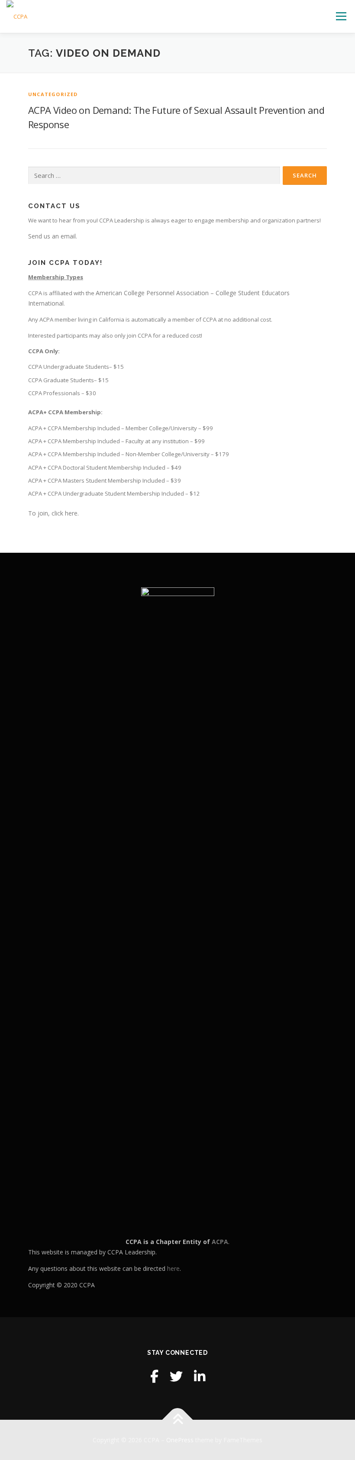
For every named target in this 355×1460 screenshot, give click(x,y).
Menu (341, 16)
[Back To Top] (177, 1419)
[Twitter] (176, 1376)
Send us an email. (52, 236)
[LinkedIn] (199, 1376)
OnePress (180, 1440)
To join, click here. (53, 513)
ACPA (220, 1242)
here (173, 1268)
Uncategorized (53, 94)
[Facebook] (154, 1376)
